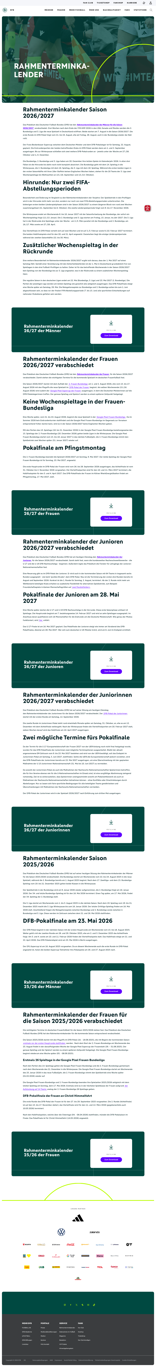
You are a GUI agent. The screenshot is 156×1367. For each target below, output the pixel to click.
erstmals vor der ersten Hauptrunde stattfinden (44, 1043)
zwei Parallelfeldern (81, 587)
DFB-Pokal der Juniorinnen (115, 714)
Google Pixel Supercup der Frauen (65, 391)
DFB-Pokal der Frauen (79, 387)
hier (41, 620)
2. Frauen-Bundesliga (78, 384)
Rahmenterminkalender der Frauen (93, 374)
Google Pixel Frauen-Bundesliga (111, 417)
